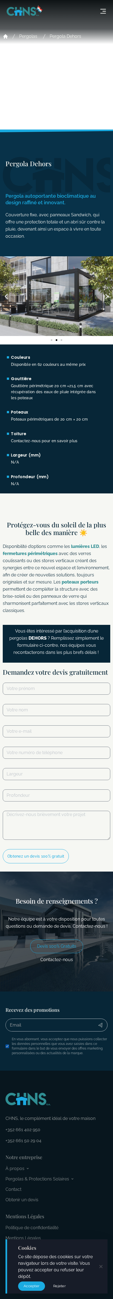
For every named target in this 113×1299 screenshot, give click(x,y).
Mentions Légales (23, 1238)
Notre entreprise (23, 1157)
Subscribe (100, 1025)
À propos (14, 1168)
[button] (6, 296)
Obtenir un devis (21, 1199)
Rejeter (59, 1286)
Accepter (31, 1286)
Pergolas (28, 36)
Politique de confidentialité (31, 1227)
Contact (13, 1189)
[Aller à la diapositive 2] (56, 340)
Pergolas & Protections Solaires (37, 1179)
